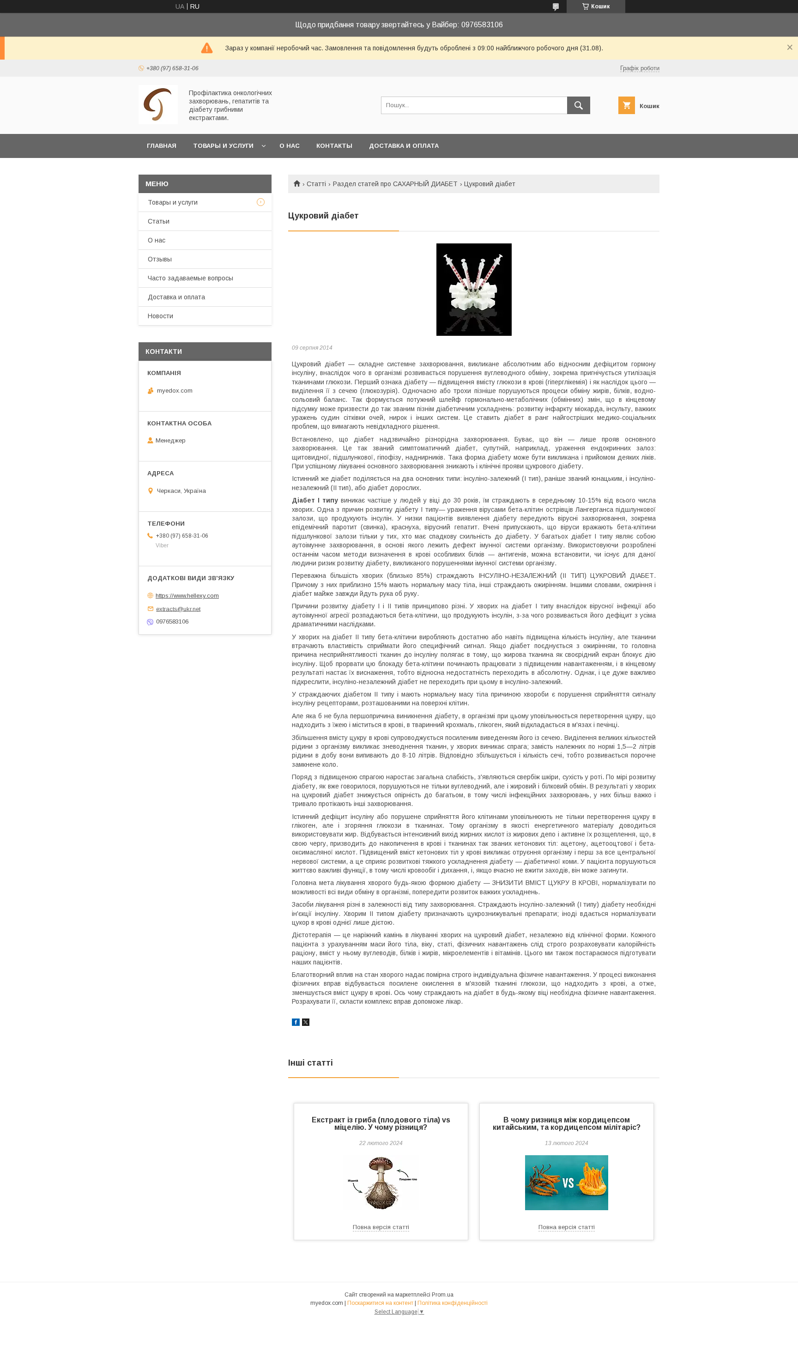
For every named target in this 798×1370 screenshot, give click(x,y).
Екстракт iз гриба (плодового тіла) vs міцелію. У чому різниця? (381, 1123)
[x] (305, 1023)
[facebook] (296, 1023)
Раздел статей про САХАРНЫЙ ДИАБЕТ (395, 184)
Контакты (334, 145)
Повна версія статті (381, 1227)
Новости (160, 316)
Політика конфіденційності (452, 1303)
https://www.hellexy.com (187, 595)
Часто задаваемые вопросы (190, 278)
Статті (316, 184)
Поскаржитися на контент (380, 1303)
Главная (161, 145)
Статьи (158, 221)
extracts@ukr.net (178, 608)
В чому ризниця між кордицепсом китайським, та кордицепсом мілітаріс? (567, 1123)
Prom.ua (442, 1294)
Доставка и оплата (404, 145)
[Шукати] (578, 105)
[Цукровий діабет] (474, 289)
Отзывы (160, 259)
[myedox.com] (158, 122)
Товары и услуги (223, 145)
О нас (289, 145)
